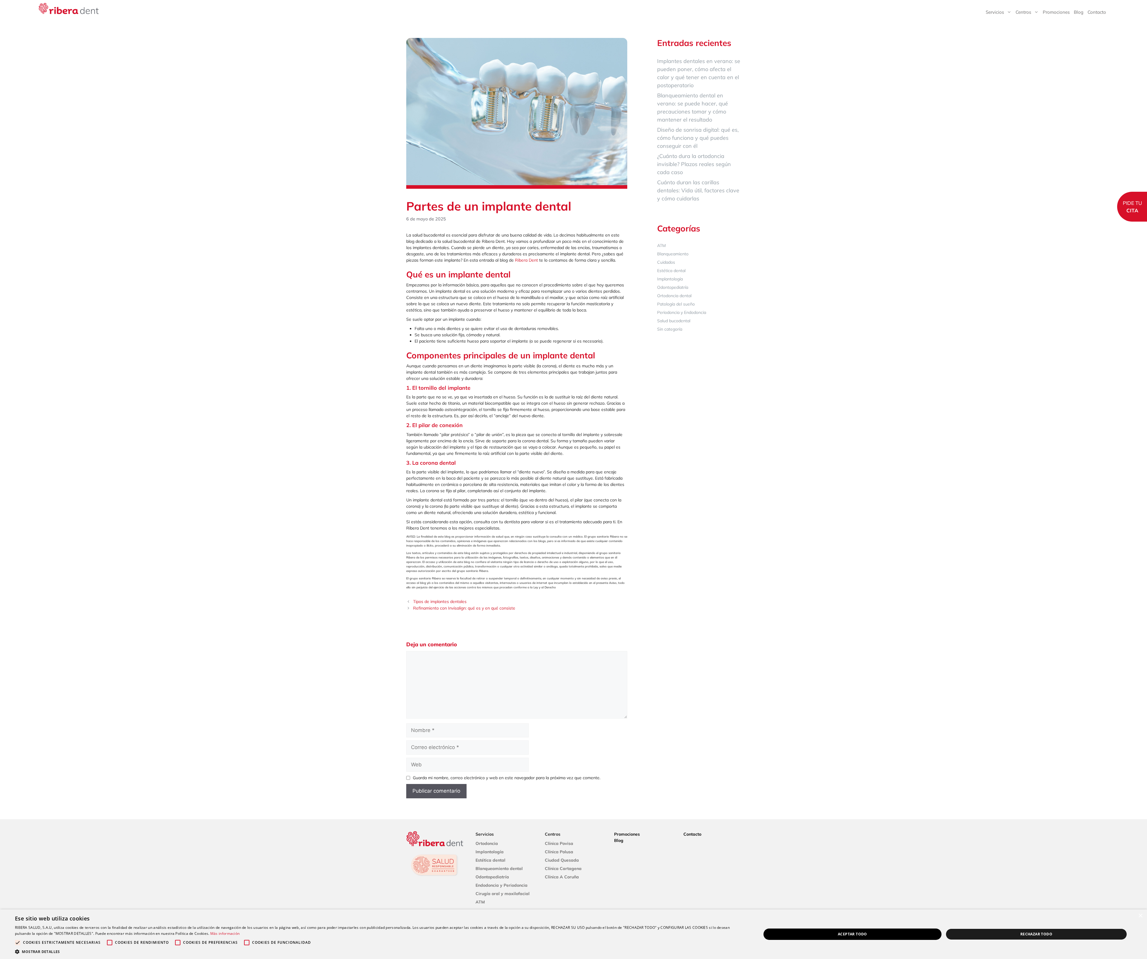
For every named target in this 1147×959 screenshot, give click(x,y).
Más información (225, 933)
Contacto (1097, 12)
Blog (1078, 12)
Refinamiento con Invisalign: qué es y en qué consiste (464, 608)
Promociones (1056, 12)
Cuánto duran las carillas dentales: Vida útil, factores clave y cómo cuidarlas (698, 190)
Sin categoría (669, 329)
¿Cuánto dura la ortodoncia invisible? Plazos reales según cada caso (694, 164)
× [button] (1140, 916)
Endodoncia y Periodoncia (502, 885)
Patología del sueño (676, 304)
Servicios (995, 12)
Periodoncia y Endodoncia (681, 312)
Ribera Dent (526, 260)
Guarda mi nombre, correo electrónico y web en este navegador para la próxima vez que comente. (506, 777)
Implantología (670, 279)
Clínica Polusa (559, 851)
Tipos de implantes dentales (440, 601)
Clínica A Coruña (562, 877)
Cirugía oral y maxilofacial (503, 893)
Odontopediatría (672, 287)
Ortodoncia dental (674, 295)
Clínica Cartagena (563, 868)
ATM (661, 245)
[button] (377, 952)
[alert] (573, 934)
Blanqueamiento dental (499, 868)
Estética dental (671, 270)
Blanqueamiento (672, 254)
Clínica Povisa (559, 843)
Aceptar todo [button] (852, 934)
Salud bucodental (673, 320)
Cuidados (666, 262)
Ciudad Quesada (562, 860)
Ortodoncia (487, 843)
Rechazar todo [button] (1036, 934)
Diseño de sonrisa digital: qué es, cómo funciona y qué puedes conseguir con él (698, 137)
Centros (1023, 12)
